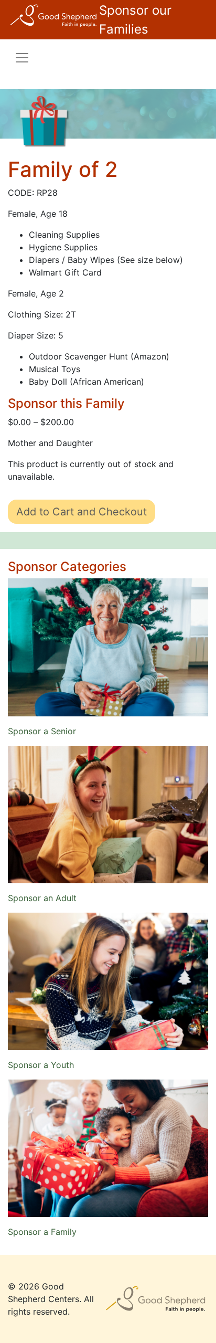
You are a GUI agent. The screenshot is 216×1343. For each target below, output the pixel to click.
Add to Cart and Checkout (81, 511)
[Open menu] (22, 58)
